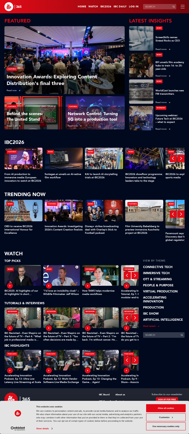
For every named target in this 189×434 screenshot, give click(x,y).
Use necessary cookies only (165, 426)
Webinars (161, 108)
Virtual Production (160, 291)
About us (120, 394)
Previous (173, 158)
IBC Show (151, 314)
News (159, 28)
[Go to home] (12, 6)
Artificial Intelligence (163, 320)
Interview (12, 311)
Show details (42, 428)
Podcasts (12, 354)
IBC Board (104, 394)
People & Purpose (158, 285)
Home (82, 6)
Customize (164, 417)
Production (153, 307)
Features (12, 69)
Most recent (149, 326)
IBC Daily (120, 6)
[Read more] (64, 60)
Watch (93, 6)
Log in (134, 6)
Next (181, 158)
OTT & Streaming (157, 279)
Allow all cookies (166, 408)
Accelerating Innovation (154, 299)
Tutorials (90, 269)
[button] (182, 6)
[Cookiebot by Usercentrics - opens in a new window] (18, 429)
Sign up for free (167, 399)
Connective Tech (158, 267)
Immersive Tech (156, 273)
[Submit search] (173, 6)
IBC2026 (105, 6)
